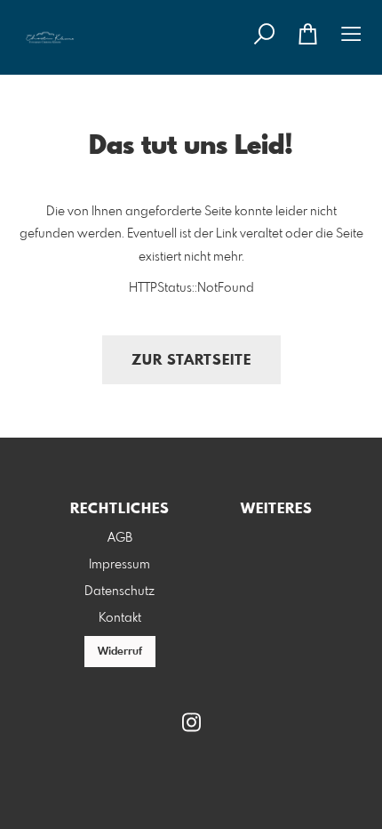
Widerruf (120, 652)
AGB (119, 538)
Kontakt (120, 618)
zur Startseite (191, 360)
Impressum (119, 565)
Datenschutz (119, 591)
